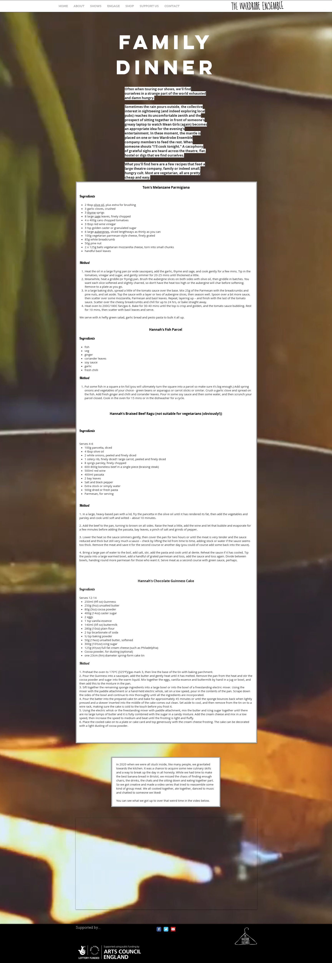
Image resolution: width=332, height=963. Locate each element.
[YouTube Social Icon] (173, 929)
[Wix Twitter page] (166, 929)
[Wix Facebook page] (159, 929)
